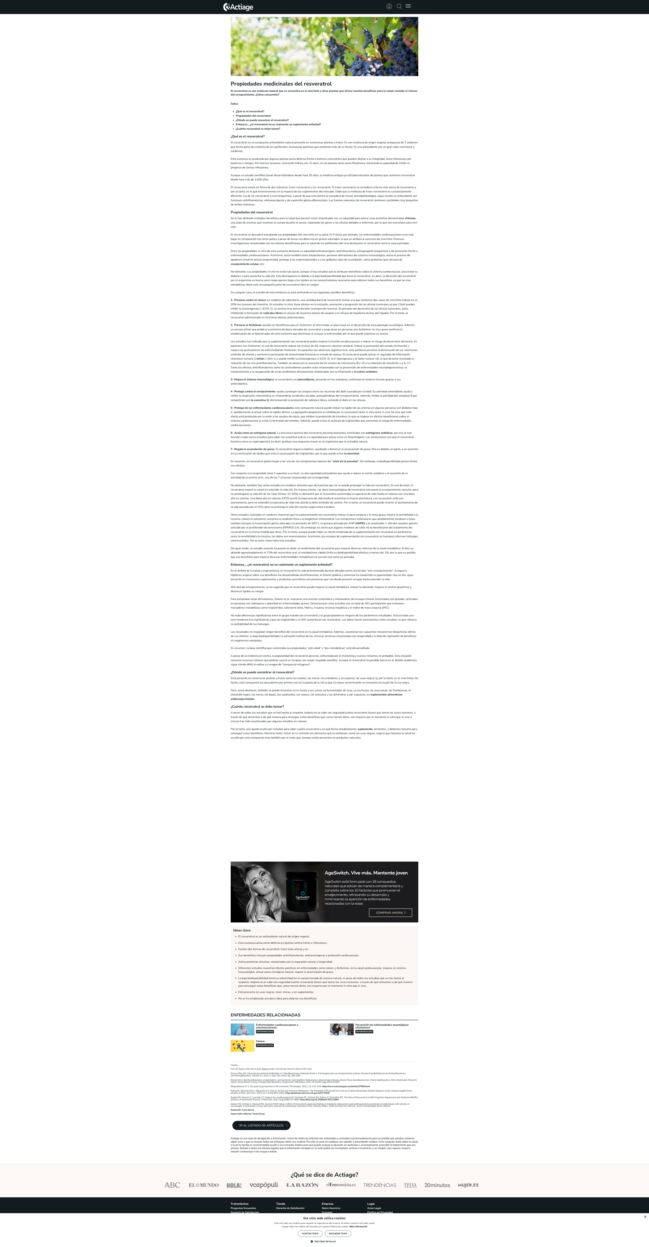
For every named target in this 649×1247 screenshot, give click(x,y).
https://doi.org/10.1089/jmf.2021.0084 (319, 1099)
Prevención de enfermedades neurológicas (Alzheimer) (382, 1026)
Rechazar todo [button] (338, 1233)
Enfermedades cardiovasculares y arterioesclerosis (277, 1026)
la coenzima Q (260, 400)
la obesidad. (352, 453)
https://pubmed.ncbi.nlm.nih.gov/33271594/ (307, 1093)
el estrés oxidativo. (366, 372)
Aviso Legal (374, 1208)
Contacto (327, 1212)
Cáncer (260, 1041)
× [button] (645, 1217)
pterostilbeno (305, 379)
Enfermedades (265, 1031)
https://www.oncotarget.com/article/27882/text (345, 1086)
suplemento (365, 729)
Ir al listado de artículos (261, 1125)
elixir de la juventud (345, 461)
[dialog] (324, 1230)
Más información (358, 1226)
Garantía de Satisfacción (245, 1212)
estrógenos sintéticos (379, 433)
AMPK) (360, 523)
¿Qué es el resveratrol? (250, 111)
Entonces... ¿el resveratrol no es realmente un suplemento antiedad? (278, 124)
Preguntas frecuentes (243, 1208)
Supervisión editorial (241, 1113)
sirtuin (261, 359)
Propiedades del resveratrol (253, 116)
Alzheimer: (255, 325)
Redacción (236, 1109)
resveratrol (241, 91)
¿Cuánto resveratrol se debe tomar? (258, 129)
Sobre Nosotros (331, 1208)
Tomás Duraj (258, 1113)
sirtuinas (410, 218)
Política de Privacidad (380, 1212)
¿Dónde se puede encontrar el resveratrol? (262, 120)
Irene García (248, 1109)
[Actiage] (238, 10)
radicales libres (273, 313)
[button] (324, 1241)
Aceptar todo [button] (310, 1233)
